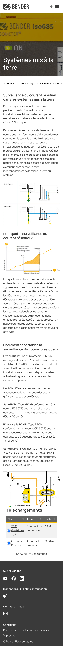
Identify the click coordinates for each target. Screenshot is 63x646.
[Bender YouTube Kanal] (7, 578)
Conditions (9, 625)
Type (30, 519)
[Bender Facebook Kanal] (15, 578)
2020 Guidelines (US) (17, 530)
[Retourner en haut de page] (56, 639)
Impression (9, 635)
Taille (48, 519)
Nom (10, 519)
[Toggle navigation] (57, 6)
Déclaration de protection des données (26, 630)
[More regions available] (51, 6)
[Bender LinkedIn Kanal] (24, 578)
